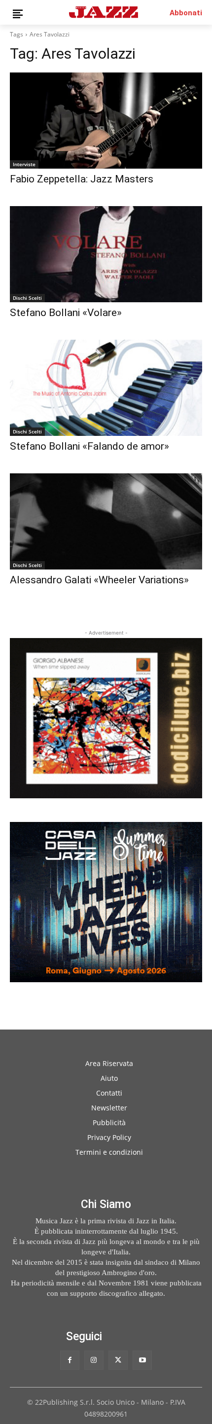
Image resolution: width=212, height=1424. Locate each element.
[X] (118, 1360)
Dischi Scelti (27, 297)
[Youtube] (142, 1360)
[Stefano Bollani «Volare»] (106, 254)
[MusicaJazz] (103, 12)
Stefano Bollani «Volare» (66, 313)
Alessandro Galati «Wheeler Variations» (99, 580)
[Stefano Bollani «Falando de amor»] (106, 388)
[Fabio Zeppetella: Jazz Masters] (106, 120)
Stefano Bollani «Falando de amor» (89, 446)
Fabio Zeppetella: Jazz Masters (81, 179)
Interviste (24, 164)
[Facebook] (69, 1360)
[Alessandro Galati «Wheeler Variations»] (106, 521)
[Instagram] (94, 1360)
